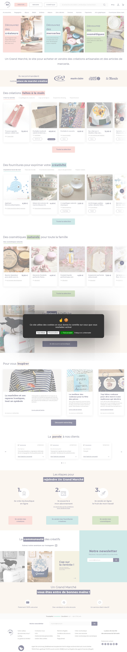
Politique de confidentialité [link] (82, 332)
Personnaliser (53, 332)
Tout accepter (67, 332)
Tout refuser (41, 332)
